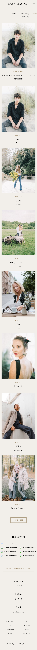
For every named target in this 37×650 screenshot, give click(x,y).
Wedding (25, 17)
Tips (26, 622)
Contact (27, 634)
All (6, 14)
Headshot (14, 14)
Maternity (25, 14)
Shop (27, 630)
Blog (10, 634)
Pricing (27, 626)
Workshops (10, 630)
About (10, 626)
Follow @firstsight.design (18, 569)
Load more (18, 520)
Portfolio (10, 622)
